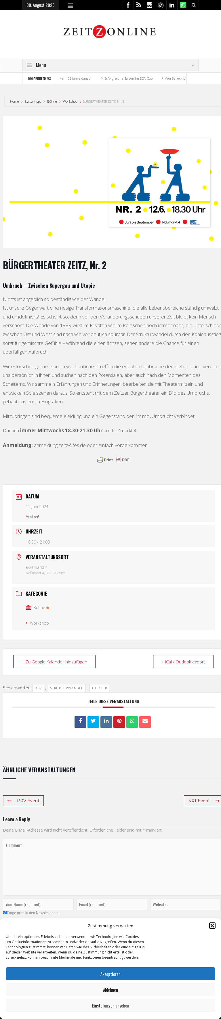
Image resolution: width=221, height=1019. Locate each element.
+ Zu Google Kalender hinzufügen (54, 662)
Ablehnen (110, 990)
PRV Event (28, 800)
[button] (212, 925)
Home (15, 101)
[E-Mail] (145, 722)
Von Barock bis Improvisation (177, 78)
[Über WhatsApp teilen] (132, 722)
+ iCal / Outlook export (183, 662)
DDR (38, 688)
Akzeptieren (110, 974)
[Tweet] (93, 722)
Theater (99, 688)
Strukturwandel (66, 688)
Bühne (52, 101)
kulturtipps (33, 101)
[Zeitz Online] (110, 31)
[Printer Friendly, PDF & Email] (113, 460)
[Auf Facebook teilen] (80, 722)
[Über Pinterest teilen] (119, 722)
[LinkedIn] (106, 722)
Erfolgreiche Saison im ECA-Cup (119, 78)
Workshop (70, 101)
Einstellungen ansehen (110, 1005)
